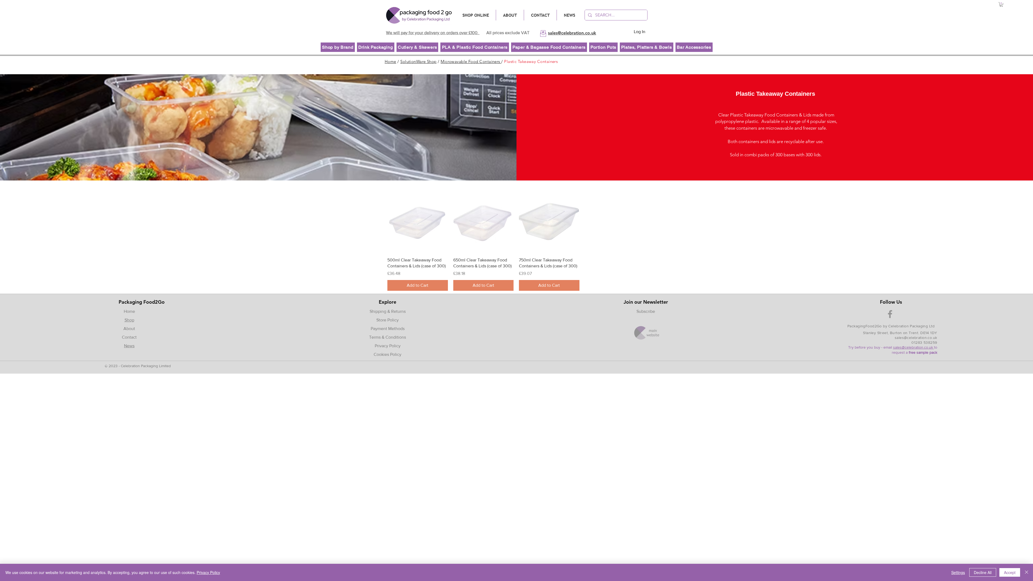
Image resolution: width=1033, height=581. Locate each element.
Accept (1010, 572)
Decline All (983, 572)
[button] (1001, 4)
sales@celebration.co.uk (916, 337)
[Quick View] (417, 223)
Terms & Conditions (387, 337)
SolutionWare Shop (418, 61)
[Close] (1026, 572)
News (129, 345)
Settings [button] (958, 572)
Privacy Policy (388, 345)
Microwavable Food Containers (471, 61)
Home (390, 61)
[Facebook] (890, 314)
